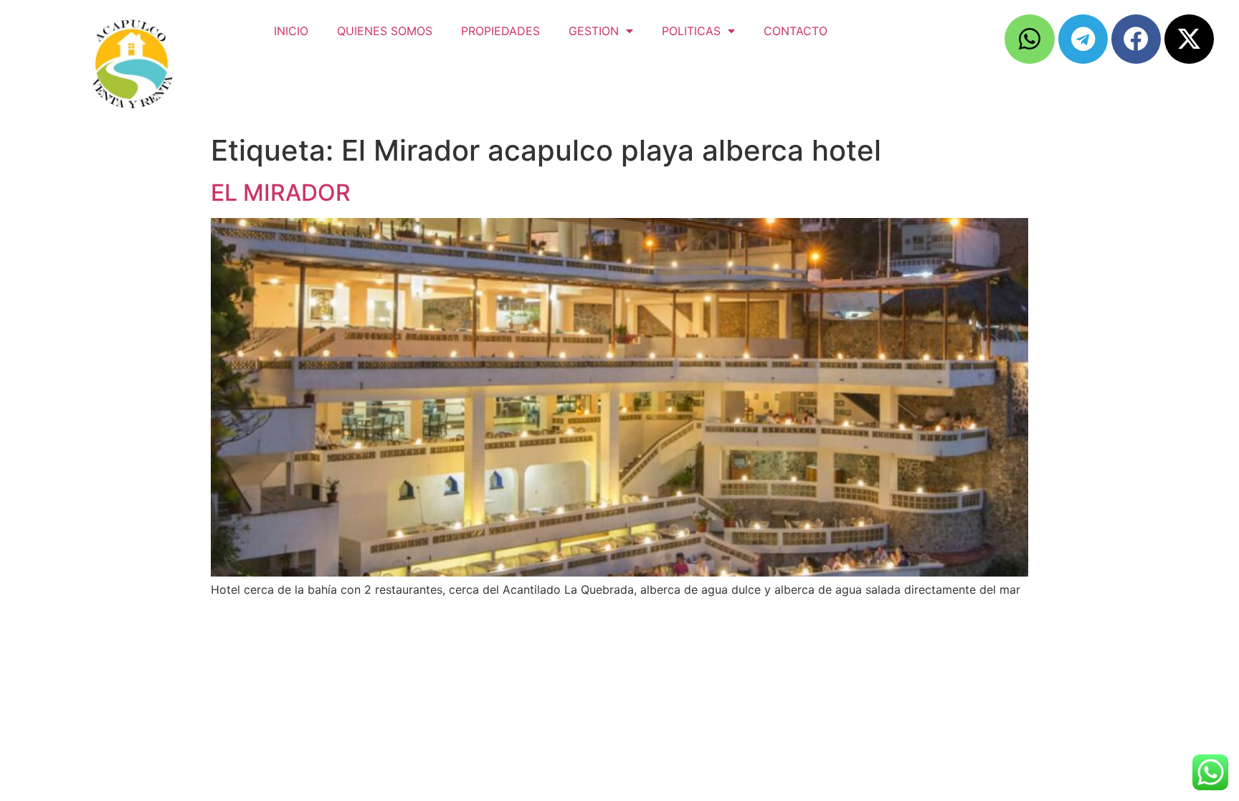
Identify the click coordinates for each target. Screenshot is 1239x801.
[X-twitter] (1189, 39)
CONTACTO (795, 31)
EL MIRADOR (281, 193)
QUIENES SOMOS (384, 31)
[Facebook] (1136, 39)
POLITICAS (691, 31)
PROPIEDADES (500, 31)
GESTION (594, 31)
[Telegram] (1083, 39)
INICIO (291, 31)
